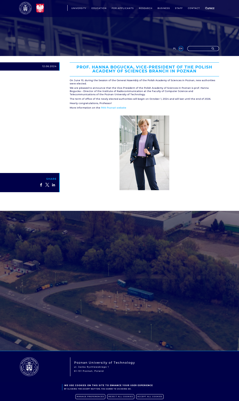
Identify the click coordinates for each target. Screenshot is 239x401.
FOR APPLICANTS (123, 8)
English (181, 49)
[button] (144, 152)
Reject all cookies (120, 396)
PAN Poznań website (113, 107)
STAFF (179, 8)
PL (174, 48)
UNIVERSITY (78, 8)
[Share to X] (47, 184)
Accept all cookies (149, 396)
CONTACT (194, 8)
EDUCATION (99, 8)
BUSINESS (163, 8)
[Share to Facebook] (41, 184)
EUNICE (210, 8)
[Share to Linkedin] (53, 184)
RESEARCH (145, 8)
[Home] (25, 8)
